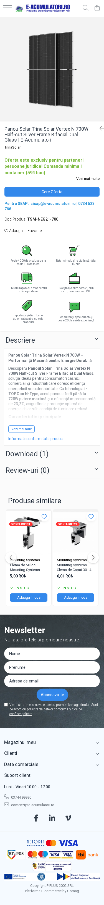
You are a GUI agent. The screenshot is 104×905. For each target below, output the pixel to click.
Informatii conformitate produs (35, 438)
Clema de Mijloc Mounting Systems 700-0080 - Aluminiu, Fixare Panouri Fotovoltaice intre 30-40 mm (28, 567)
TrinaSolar (12, 147)
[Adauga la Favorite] (44, 516)
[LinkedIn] (52, 818)
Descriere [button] (20, 340)
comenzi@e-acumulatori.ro (32, 805)
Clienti (10, 753)
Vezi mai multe (88, 178)
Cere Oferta (52, 192)
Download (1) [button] (27, 454)
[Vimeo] (68, 818)
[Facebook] (36, 818)
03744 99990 (20, 797)
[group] (52, 69)
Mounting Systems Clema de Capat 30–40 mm (75, 567)
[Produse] (7, 8)
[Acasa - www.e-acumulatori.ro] (43, 8)
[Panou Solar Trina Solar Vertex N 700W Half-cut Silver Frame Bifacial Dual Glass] (52, 69)
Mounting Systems (25, 560)
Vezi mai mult (21, 429)
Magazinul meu (20, 742)
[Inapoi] (99, 128)
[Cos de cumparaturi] (97, 8)
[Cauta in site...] (85, 8)
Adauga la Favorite (25, 230)
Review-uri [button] (27, 470)
